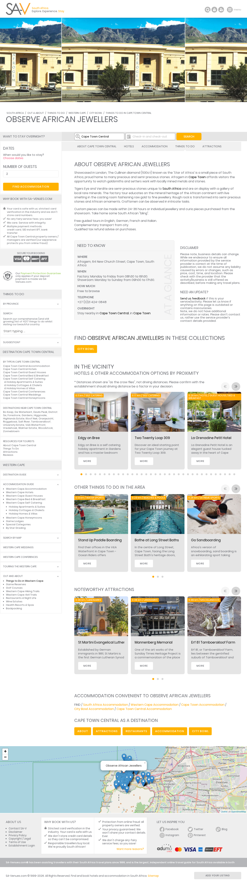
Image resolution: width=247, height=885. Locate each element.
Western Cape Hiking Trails (23, 591)
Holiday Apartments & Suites (25, 382)
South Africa (15, 113)
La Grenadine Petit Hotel (211, 438)
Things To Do (56, 113)
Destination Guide (14, 474)
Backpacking (14, 608)
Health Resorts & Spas (20, 605)
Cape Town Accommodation (202, 704)
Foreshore (14, 415)
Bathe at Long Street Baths (157, 540)
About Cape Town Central (96, 146)
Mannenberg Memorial (154, 642)
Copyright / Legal (20, 839)
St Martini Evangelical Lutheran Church (110, 642)
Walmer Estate (27, 428)
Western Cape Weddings (18, 547)
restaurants (136, 731)
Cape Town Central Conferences (24, 391)
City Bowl (95, 113)
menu (230, 10)
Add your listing (218, 875)
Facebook (172, 829)
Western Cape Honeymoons (24, 517)
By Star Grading (16, 528)
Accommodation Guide (18, 484)
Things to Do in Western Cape (24, 580)
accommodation (169, 731)
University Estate (13, 425)
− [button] (5, 757)
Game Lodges (15, 521)
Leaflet (224, 811)
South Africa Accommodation (105, 704)
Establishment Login (22, 845)
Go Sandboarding (206, 540)
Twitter (198, 829)
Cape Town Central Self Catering (24, 378)
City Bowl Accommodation (94, 709)
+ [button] (5, 751)
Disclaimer (15, 832)
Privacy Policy (18, 835)
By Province (11, 304)
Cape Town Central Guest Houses (24, 372)
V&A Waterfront (35, 425)
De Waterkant (23, 412)
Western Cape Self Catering (24, 502)
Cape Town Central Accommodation (144, 709)
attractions (107, 731)
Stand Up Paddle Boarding (100, 540)
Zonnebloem (11, 431)
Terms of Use (17, 842)
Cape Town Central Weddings (22, 394)
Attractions (212, 146)
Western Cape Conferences (20, 557)
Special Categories (18, 524)
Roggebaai (10, 421)
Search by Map (12, 537)
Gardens (27, 415)
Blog (224, 829)
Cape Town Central (114, 313)
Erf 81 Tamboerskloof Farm (213, 642)
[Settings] (221, 10)
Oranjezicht (46, 418)
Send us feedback (193, 298)
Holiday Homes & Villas (21, 388)
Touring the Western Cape (19, 566)
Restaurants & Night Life (21, 598)
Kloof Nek (31, 418)
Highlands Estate (14, 418)
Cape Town (197, 177)
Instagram (172, 835)
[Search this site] (208, 10)
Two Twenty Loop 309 (152, 438)
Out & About (35, 113)
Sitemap (153, 876)
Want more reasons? (130, 849)
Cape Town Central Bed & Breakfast (26, 375)
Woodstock (45, 428)
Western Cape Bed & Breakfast (26, 499)
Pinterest (200, 835)
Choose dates (13, 158)
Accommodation (154, 146)
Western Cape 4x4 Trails (21, 594)
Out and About (13, 576)
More (87, 461)
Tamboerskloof (41, 421)
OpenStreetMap (238, 811)
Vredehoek (10, 428)
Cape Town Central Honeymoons (24, 398)
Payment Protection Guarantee (41, 273)
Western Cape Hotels (19, 492)
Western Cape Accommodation (154, 704)
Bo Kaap (8, 412)
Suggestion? (11, 342)
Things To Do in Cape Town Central (128, 113)
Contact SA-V (18, 828)
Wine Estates (14, 601)
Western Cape (77, 113)
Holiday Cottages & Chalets (24, 385)
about (82, 731)
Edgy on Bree (89, 438)
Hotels (129, 146)
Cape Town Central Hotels (20, 369)
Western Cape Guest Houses (24, 495)
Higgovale (40, 415)
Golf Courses (14, 587)
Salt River (24, 421)
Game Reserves (16, 584)
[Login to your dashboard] (214, 10)
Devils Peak (40, 412)
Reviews (8, 455)
